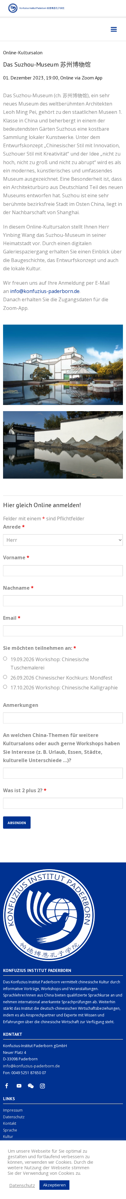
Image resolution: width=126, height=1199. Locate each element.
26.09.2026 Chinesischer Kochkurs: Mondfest (61, 677)
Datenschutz (13, 1117)
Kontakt (9, 1123)
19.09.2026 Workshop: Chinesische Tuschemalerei (49, 663)
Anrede (14, 526)
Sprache (10, 1130)
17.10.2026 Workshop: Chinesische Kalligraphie (64, 687)
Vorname (16, 557)
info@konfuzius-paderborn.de (45, 291)
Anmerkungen (20, 705)
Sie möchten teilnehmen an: (39, 648)
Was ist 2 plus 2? (24, 790)
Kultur (8, 1136)
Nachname (18, 587)
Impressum (13, 1110)
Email (11, 618)
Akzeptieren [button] (54, 1185)
